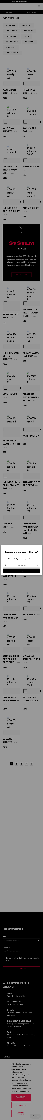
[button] (21, 565)
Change (21, 571)
